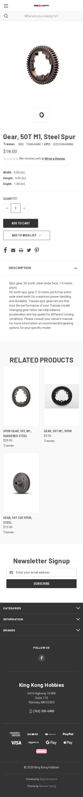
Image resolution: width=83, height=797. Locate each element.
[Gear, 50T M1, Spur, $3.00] (62, 396)
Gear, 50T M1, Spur (58, 431)
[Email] (13, 250)
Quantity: (10, 198)
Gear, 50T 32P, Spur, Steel (17, 520)
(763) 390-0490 (43, 711)
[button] (53, 158)
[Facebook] (5, 250)
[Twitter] (29, 250)
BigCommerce (48, 779)
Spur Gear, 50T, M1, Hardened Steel (17, 433)
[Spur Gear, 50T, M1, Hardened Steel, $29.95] (21, 396)
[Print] (21, 250)
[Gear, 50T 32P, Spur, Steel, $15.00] (21, 483)
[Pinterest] (37, 250)
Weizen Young (47, 786)
